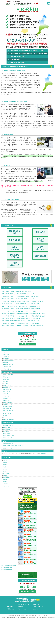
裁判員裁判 (5, 415)
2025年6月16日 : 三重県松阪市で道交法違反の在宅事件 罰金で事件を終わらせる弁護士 (23, 313)
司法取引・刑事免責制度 (8, 419)
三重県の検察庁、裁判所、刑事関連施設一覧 (13, 445)
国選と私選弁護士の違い (8, 411)
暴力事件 (5, 469)
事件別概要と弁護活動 (8, 425)
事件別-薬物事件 (6, 433)
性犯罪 (4, 467)
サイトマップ (36, 609)
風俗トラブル (6, 486)
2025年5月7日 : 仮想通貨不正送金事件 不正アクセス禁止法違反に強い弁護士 (21, 321)
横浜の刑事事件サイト (6, 569)
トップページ (6, 352)
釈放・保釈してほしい (8, 383)
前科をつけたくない (7, 385)
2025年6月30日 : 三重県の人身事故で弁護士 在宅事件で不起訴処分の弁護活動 (21, 308)
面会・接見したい (7, 381)
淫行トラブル (6, 473)
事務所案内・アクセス (8, 364)
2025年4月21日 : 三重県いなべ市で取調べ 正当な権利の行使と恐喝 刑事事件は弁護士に (24, 325)
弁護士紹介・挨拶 (7, 367)
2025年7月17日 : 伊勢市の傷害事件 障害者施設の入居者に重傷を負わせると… (21, 303)
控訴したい (5, 417)
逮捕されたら (6, 379)
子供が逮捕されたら (7, 398)
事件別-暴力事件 (6, 427)
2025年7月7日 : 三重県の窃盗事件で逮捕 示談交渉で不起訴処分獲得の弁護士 (21, 306)
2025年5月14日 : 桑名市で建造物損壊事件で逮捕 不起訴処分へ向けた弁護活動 (21, 318)
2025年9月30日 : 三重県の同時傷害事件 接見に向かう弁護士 (17, 291)
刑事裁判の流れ (6, 396)
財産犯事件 (5, 484)
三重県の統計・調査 (7, 448)
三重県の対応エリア (7, 369)
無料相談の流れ (10, 609)
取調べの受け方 (6, 391)
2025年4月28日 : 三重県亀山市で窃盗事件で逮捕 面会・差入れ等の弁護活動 (20, 323)
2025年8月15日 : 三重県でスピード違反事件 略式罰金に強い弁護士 (18, 298)
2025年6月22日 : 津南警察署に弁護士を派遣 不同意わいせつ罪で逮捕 (19, 311)
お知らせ (5, 460)
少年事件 (5, 464)
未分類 (4, 471)
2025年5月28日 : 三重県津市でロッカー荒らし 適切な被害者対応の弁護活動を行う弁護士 (24, 316)
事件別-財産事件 (6, 429)
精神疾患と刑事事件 (7, 406)
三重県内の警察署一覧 (8, 443)
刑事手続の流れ (6, 356)
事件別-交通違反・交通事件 (9, 435)
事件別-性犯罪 (6, 431)
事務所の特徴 (6, 354)
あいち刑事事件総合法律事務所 (8, 565)
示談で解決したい (7, 387)
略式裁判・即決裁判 (7, 413)
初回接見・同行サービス (8, 360)
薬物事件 (5, 479)
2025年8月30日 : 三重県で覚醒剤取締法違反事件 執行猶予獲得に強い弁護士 (20, 296)
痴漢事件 (5, 475)
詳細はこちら (43, 453)
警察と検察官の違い (7, 408)
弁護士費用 (5, 362)
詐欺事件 (5, 481)
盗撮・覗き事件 (6, 477)
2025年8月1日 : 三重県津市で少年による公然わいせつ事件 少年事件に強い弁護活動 (22, 301)
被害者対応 (5, 394)
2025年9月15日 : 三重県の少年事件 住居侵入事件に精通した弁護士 (18, 293)
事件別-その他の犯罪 (7, 438)
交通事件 (5, 462)
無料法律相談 (6, 358)
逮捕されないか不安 (7, 377)
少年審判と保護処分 (7, 402)
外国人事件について (7, 404)
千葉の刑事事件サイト (6, 567)
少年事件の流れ (6, 400)
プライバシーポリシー (38, 606)
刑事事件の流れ (36, 604)
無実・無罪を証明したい (8, 389)
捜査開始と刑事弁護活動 (8, 374)
